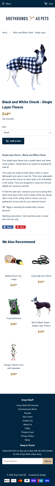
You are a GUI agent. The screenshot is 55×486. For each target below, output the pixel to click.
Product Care (27, 432)
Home (4, 32)
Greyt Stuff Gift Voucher (28, 405)
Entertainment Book (27, 409)
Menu (8, 4)
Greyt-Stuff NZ (20, 475)
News (27, 440)
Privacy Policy (27, 436)
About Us (27, 424)
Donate (27, 413)
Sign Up (48, 461)
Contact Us (27, 420)
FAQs (27, 428)
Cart (50, 4)
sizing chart (24, 198)
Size (4, 127)
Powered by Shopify (37, 475)
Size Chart (27, 417)
